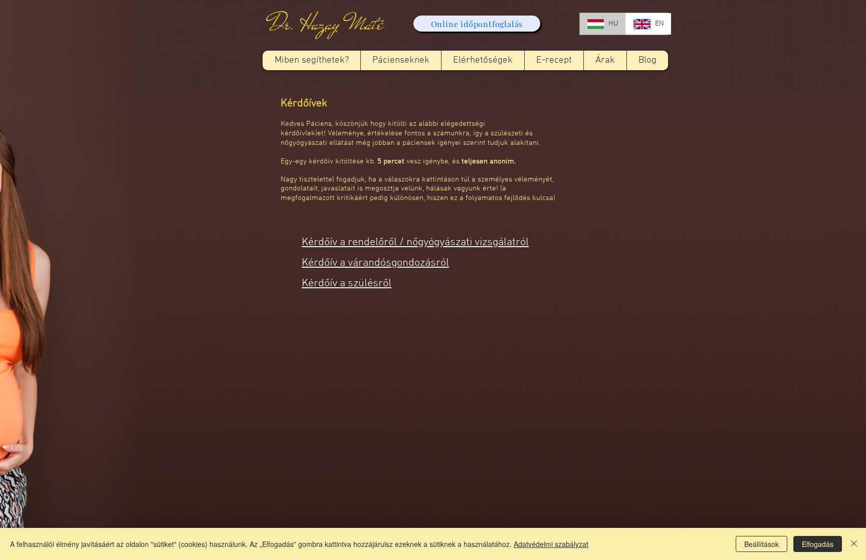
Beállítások (761, 544)
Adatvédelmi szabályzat (551, 544)
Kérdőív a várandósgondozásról (375, 263)
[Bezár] (854, 544)
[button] (400, 60)
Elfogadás (817, 544)
